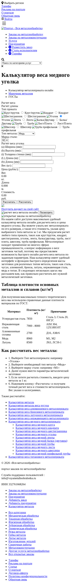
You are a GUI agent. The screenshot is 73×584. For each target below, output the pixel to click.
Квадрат (63, 112)
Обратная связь (18, 579)
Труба (30, 123)
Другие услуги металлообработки (29, 550)
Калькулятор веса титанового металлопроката (36, 456)
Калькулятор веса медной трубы (35, 443)
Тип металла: (9, 133)
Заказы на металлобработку (25, 490)
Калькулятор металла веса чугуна (29, 405)
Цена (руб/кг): (9, 169)
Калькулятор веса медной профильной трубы (43, 453)
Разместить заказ (21, 47)
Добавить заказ (18, 499)
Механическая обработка (24, 515)
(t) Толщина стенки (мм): (16, 154)
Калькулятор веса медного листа (35, 447)
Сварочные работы (20, 544)
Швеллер (26, 127)
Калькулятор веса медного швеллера (38, 450)
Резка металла (17, 531)
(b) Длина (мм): (10, 161)
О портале (15, 569)
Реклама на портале (20, 563)
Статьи (13, 566)
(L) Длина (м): (9, 158)
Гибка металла (17, 534)
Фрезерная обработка (21, 522)
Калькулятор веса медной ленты (35, 437)
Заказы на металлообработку (26, 34)
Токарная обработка (21, 518)
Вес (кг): (6, 165)
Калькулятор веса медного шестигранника (41, 431)
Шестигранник (37, 116)
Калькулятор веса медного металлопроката (34, 421)
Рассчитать (9, 202)
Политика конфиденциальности (28, 576)
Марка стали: (9, 136)
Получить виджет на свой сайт (20, 209)
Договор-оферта (18, 573)
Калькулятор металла (21, 402)
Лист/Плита (64, 123)
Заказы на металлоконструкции (28, 37)
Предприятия (17, 43)
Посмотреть (46, 212)
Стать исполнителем (24, 50)
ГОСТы (13, 96)
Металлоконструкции (22, 547)
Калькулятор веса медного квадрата (37, 427)
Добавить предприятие (22, 503)
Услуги (13, 40)
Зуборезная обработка (22, 525)
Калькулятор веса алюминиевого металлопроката (38, 408)
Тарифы (16, 53)
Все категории (17, 512)
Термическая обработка (23, 528)
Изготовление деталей (22, 541)
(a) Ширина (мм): (11, 146)
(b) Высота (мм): (11, 150)
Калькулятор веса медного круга (35, 424)
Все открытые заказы (21, 554)
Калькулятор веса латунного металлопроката (36, 415)
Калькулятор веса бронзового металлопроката (36, 411)
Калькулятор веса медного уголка (36, 434)
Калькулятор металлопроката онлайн (31, 90)
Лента (29, 119)
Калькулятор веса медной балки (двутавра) (41, 440)
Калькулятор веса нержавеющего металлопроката (39, 418)
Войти (8, 19)
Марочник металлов (21, 93)
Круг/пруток (32, 112)
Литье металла (17, 538)
